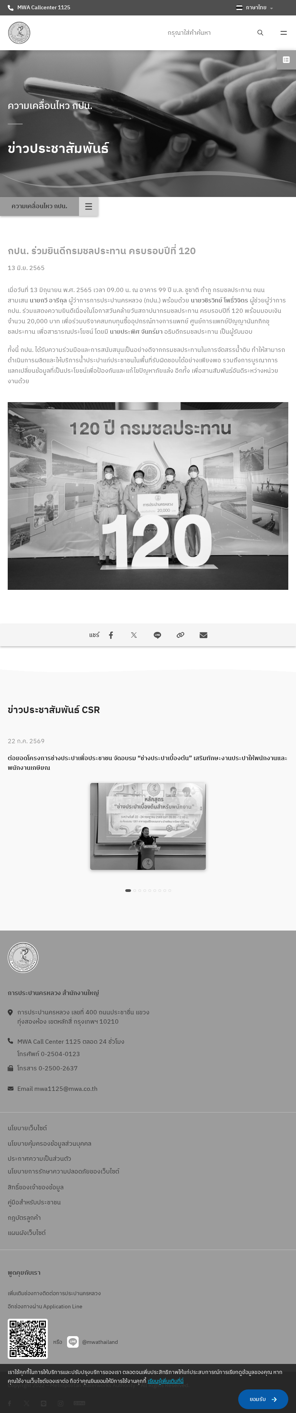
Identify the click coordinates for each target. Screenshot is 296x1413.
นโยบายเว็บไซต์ (27, 1128)
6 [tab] (154, 890)
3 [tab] (139, 890)
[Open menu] (283, 32)
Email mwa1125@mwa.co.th (57, 1089)
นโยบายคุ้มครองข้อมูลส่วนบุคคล (49, 1144)
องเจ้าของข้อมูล (43, 1187)
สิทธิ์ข (15, 1187)
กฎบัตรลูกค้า (24, 1218)
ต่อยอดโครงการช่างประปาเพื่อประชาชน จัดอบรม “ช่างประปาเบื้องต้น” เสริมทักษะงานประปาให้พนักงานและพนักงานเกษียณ (148, 763)
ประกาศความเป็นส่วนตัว (39, 1159)
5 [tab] (149, 890)
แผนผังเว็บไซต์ (26, 1233)
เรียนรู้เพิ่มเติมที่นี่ (165, 1381)
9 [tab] (169, 890)
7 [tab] (159, 890)
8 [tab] (164, 890)
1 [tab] (128, 890)
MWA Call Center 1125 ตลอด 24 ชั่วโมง (70, 1042)
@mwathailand (100, 1342)
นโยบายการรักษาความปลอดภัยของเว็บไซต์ (63, 1172)
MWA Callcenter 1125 (43, 7)
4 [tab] (144, 890)
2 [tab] (134, 890)
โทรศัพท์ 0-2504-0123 (48, 1054)
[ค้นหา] (260, 33)
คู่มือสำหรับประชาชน (34, 1202)
